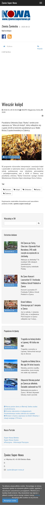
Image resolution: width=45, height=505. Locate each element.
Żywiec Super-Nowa (9, 2)
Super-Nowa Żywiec (11, 440)
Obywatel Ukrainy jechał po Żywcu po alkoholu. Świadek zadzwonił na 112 (31, 383)
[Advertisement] (22, 75)
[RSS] (10, 38)
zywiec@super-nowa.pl (15, 470)
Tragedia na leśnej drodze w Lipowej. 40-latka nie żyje (31, 342)
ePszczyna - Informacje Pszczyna (16, 442)
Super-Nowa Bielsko (11, 438)
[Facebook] (4, 38)
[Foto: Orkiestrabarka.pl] (22, 147)
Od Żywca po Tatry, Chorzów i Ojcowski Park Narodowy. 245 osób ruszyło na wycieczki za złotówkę (30, 249)
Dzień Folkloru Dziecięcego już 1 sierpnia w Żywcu (31, 305)
